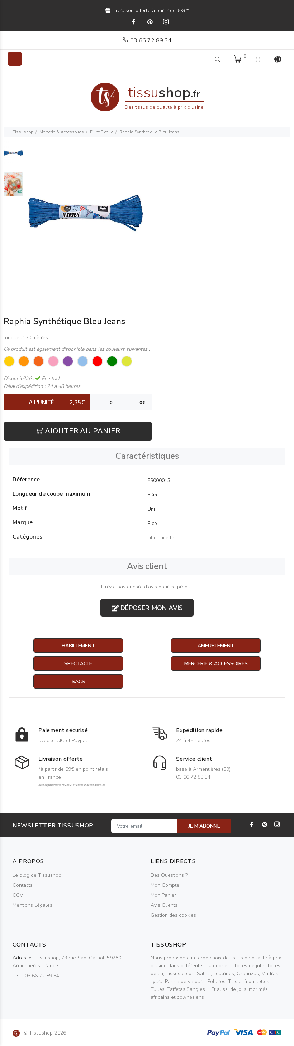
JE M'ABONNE (204, 826)
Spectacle (78, 663)
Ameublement (216, 645)
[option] (13, 156)
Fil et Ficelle (101, 132)
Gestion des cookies (173, 915)
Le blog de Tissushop (37, 875)
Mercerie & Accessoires (61, 132)
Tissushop (23, 132)
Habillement (78, 645)
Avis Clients (164, 905)
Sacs (78, 681)
